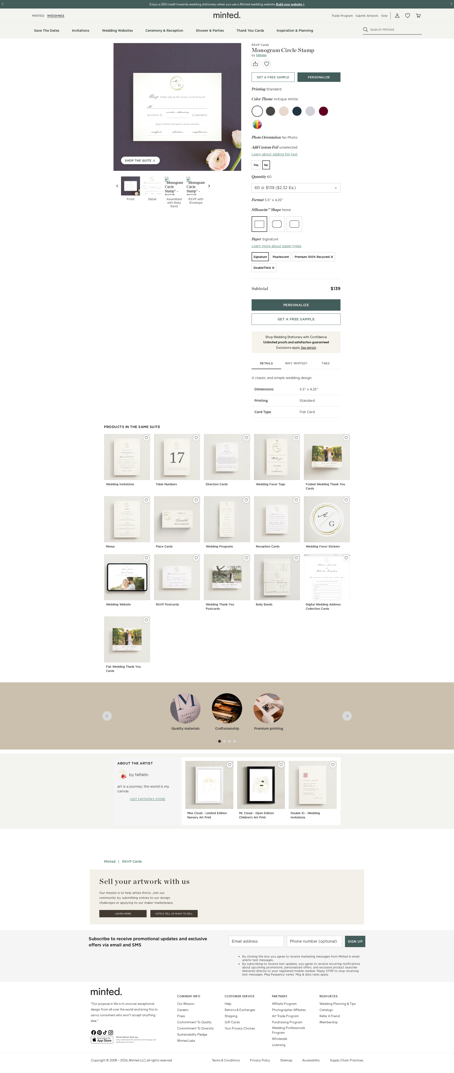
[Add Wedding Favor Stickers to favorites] (346, 500)
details (266, 363)
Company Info (188, 996)
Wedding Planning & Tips (337, 1003)
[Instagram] (111, 1032)
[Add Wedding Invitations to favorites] (146, 438)
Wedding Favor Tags (270, 484)
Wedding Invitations (120, 484)
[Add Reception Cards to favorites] (296, 500)
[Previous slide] (117, 186)
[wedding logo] (227, 15)
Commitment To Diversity (195, 1028)
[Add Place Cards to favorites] (196, 500)
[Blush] (283, 111)
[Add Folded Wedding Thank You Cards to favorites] (346, 438)
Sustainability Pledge (192, 1034)
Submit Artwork (367, 16)
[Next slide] (209, 186)
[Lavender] (310, 111)
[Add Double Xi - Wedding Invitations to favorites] (333, 765)
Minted (109, 861)
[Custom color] (257, 124)
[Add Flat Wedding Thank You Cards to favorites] (146, 620)
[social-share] (255, 64)
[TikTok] (105, 1032)
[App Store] (102, 1041)
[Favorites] (407, 15)
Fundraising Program (287, 1022)
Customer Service (240, 996)
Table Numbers (166, 484)
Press (181, 1016)
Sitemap (286, 1060)
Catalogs (326, 1009)
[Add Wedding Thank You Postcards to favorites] (246, 558)
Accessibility (311, 1060)
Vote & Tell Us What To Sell (174, 913)
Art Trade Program (285, 1016)
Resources (328, 996)
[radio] (256, 165)
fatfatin (261, 55)
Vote (384, 16)
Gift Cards (232, 1022)
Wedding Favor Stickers (323, 546)
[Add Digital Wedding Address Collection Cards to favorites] (346, 558)
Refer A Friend (329, 1016)
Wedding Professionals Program (288, 1030)
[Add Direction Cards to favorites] (246, 438)
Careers (182, 1009)
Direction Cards (217, 484)
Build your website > (290, 4)
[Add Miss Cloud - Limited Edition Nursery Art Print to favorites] (229, 765)
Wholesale (279, 1038)
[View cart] (418, 15)
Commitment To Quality (194, 1022)
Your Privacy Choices (240, 1028)
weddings (55, 16)
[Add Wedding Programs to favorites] (246, 500)
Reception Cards (267, 546)
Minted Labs (186, 1040)
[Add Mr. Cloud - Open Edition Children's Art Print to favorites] (281, 765)
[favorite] (267, 64)
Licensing (278, 1044)
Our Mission (185, 1003)
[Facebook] (93, 1032)
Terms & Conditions (226, 1060)
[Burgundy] (323, 111)
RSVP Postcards (167, 604)
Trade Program (342, 16)
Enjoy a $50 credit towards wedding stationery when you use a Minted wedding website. (212, 4)
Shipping (231, 1016)
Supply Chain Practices (346, 1060)
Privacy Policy (260, 1060)
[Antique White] (257, 111)
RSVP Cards (260, 45)
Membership (328, 1022)
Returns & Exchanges (240, 1009)
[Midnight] (297, 111)
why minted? (296, 363)
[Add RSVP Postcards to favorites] (196, 558)
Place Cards (164, 546)
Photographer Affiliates (289, 1009)
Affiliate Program (284, 1003)
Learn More (123, 913)
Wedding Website (118, 604)
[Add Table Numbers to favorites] (196, 438)
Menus (110, 546)
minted (38, 16)
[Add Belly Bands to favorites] (296, 558)
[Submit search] (365, 29)
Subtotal (260, 288)
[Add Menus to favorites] (146, 500)
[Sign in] (397, 15)
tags (326, 363)
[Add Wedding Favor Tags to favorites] (296, 438)
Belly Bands (264, 604)
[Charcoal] (270, 111)
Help (228, 1003)
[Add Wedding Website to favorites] (146, 558)
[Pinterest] (99, 1032)
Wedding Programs (219, 546)
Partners (279, 996)
